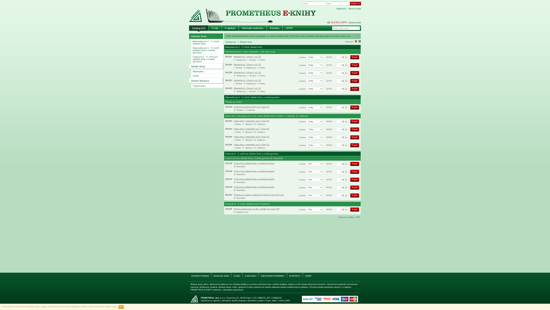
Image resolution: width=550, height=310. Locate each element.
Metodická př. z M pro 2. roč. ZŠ (247, 65)
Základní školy (199, 36)
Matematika (198, 71)
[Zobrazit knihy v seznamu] (356, 41)
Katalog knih (198, 28)
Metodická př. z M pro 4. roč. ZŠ (247, 80)
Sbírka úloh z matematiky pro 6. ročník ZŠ (251, 121)
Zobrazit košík (354, 22)
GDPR (289, 28)
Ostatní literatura (200, 81)
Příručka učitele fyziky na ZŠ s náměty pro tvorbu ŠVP (257, 209)
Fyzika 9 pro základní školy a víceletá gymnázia (254, 187)
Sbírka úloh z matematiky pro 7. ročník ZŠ (251, 129)
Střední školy (198, 66)
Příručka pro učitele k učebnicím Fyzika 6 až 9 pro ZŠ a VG (259, 195)
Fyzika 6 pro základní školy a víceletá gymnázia (254, 163)
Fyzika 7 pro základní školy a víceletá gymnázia (254, 171)
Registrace (341, 8)
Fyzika (196, 76)
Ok (121, 307)
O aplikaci (230, 28)
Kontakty (274, 28)
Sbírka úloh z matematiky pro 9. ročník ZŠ (251, 145)
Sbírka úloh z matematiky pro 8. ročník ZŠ (251, 137)
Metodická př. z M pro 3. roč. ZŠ (247, 72)
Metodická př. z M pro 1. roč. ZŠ (247, 57)
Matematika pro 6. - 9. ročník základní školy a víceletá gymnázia (206, 50)
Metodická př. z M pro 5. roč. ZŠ (247, 88)
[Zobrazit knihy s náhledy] (360, 41)
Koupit (354, 57)
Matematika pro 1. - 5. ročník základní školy (206, 42)
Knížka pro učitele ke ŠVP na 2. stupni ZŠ (251, 107)
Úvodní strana (200, 276)
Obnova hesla (354, 8)
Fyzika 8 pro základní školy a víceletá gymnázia (254, 179)
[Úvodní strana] (246, 14)
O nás (215, 28)
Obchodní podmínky (252, 28)
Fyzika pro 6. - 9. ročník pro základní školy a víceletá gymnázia (205, 59)
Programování (199, 86)
